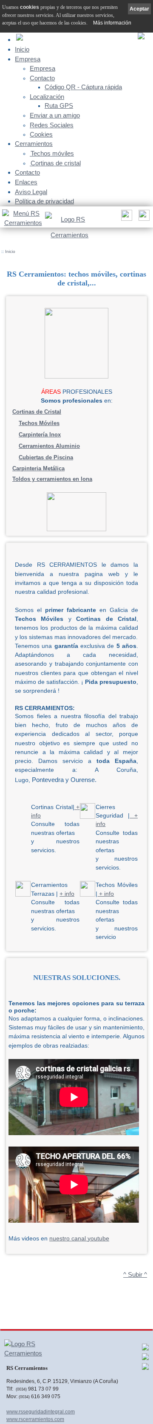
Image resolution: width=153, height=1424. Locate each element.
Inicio (22, 49)
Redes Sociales (52, 125)
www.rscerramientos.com (35, 1419)
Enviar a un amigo (55, 115)
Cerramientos (34, 143)
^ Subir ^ (135, 1274)
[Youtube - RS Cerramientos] (145, 1368)
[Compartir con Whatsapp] (145, 1359)
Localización (47, 96)
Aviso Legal (31, 191)
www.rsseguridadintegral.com (40, 1412)
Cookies (41, 134)
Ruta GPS (59, 105)
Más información (112, 23)
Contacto (42, 78)
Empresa (27, 59)
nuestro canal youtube (79, 1238)
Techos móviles (52, 153)
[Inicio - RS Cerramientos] (69, 225)
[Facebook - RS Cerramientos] (145, 1349)
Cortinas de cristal (56, 163)
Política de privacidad (44, 201)
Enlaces (26, 182)
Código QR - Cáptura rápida (83, 87)
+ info (67, 894)
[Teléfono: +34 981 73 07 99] (143, 217)
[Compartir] (125, 217)
